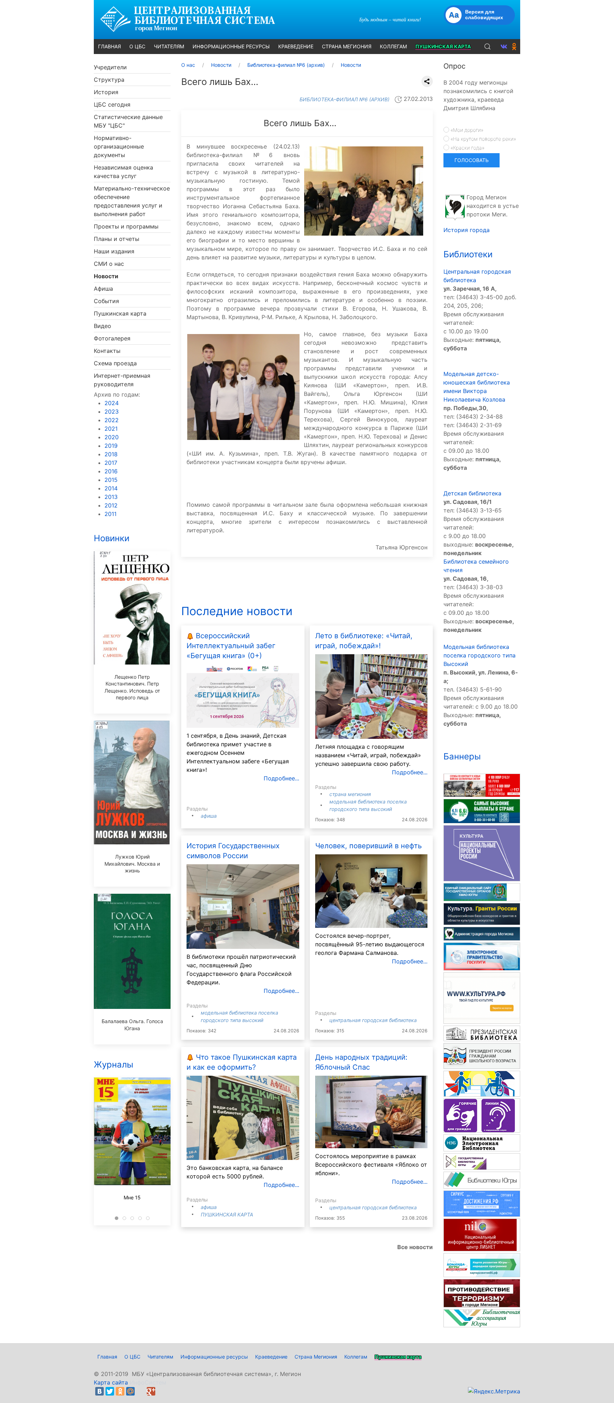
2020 (111, 437)
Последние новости (236, 611)
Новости (106, 276)
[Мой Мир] (130, 1391)
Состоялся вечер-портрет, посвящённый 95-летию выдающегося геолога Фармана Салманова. (369, 944)
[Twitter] (110, 1391)
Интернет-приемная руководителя (122, 380)
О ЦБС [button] (137, 46)
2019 (111, 445)
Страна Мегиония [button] (346, 46)
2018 (111, 454)
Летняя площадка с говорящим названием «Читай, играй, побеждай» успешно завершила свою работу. (368, 755)
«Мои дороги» (466, 130)
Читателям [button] (169, 46)
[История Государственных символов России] (243, 905)
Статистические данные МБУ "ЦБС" (128, 121)
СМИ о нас (109, 263)
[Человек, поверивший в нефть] (371, 890)
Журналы (113, 1064)
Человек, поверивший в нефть (368, 846)
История (106, 92)
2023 (111, 411)
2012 (111, 505)
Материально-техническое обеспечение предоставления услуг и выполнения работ (132, 201)
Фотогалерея (112, 338)
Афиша (103, 288)
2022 (111, 420)
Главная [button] (109, 46)
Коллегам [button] (393, 46)
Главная (107, 1357)
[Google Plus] (151, 1391)
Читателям (160, 1357)
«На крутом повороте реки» (482, 139)
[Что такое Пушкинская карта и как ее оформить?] (243, 1117)
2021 (111, 428)
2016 (111, 471)
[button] (487, 46)
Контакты (107, 350)
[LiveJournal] (140, 1391)
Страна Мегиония (350, 794)
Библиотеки (467, 254)
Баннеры (462, 756)
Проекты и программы (126, 226)
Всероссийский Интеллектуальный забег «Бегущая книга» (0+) (231, 645)
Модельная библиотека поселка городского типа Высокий (479, 655)
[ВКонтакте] (99, 1391)
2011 (110, 513)
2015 (111, 479)
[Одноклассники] (120, 1391)
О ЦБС (132, 1357)
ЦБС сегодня (112, 104)
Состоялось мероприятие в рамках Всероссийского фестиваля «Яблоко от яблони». (371, 1164)
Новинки (111, 538)
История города (466, 229)
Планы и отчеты (116, 238)
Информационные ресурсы (214, 1357)
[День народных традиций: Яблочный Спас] (371, 1111)
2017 (110, 462)
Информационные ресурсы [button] (231, 46)
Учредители (110, 67)
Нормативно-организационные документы (119, 146)
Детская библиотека (472, 493)
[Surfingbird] (161, 1391)
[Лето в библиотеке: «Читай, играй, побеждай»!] (371, 695)
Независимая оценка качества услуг (123, 171)
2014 (111, 488)
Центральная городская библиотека (373, 1020)
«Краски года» (466, 148)
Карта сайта (111, 1382)
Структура (109, 79)
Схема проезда (115, 363)
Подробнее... (281, 778)
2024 (111, 403)
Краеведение (271, 1357)
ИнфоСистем (148, 1382)
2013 (111, 496)
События (106, 301)
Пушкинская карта (120, 313)
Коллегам (355, 1357)
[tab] (116, 1218)
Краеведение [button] (295, 46)
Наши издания (114, 251)
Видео (102, 325)
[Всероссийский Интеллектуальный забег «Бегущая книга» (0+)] (243, 695)
